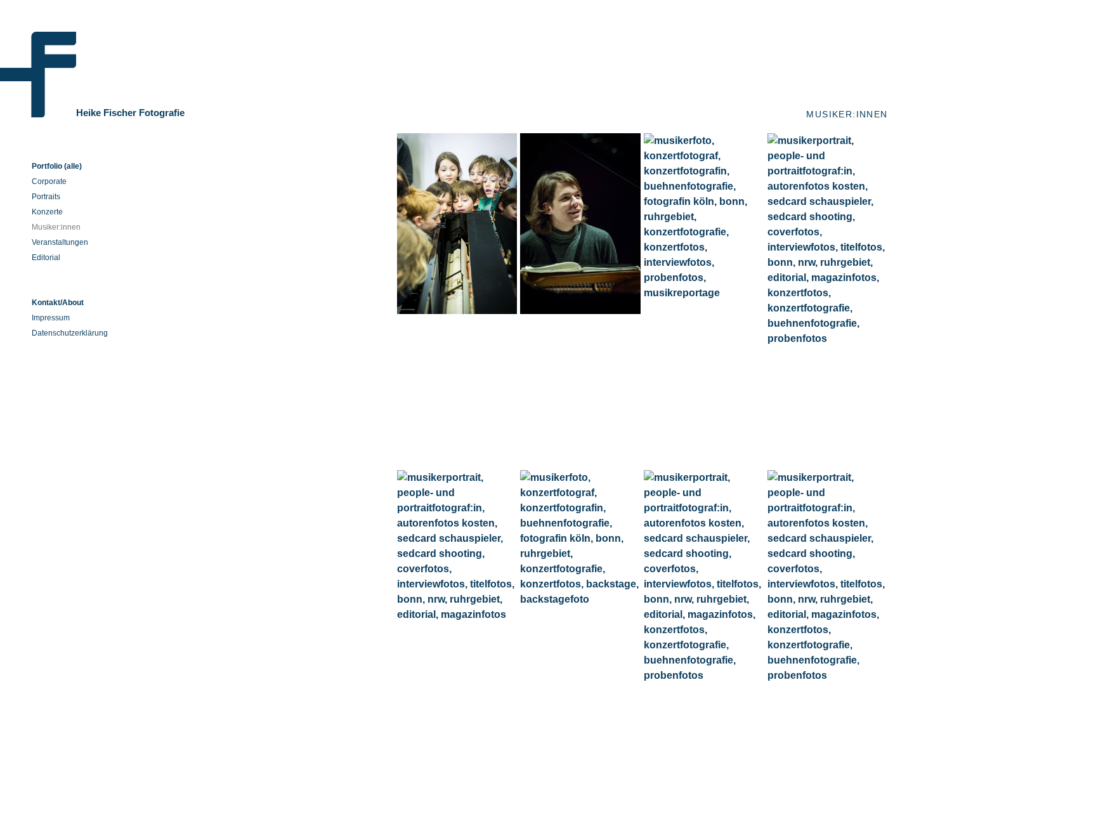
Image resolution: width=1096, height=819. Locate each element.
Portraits (46, 196)
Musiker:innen (56, 227)
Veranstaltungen (60, 242)
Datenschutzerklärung (70, 333)
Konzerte (47, 211)
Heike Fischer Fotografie (130, 112)
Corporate (49, 181)
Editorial (46, 257)
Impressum (51, 317)
